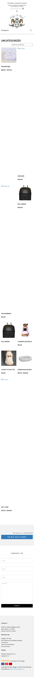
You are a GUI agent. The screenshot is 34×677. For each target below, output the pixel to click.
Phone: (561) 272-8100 (8, 631)
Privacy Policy (5, 646)
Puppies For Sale (6, 638)
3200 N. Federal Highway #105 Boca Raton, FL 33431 (17, 6)
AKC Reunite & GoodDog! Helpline (11, 640)
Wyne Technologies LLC (17, 669)
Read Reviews (17, 537)
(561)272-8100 (20, 3)
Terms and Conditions (7, 644)
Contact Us (4, 642)
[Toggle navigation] (31, 30)
